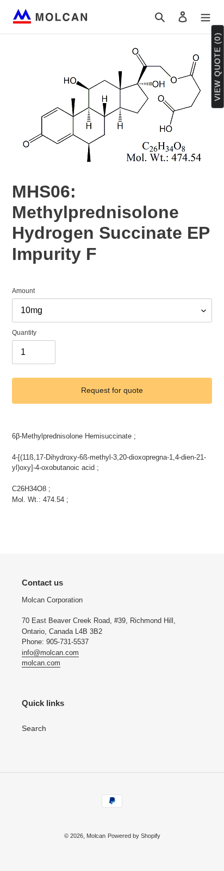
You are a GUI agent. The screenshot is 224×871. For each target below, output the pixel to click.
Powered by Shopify (134, 835)
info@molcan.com (50, 653)
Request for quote (112, 390)
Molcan (95, 835)
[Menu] (205, 16)
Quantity (24, 332)
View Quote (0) (217, 67)
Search (34, 728)
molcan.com (41, 663)
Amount (23, 291)
